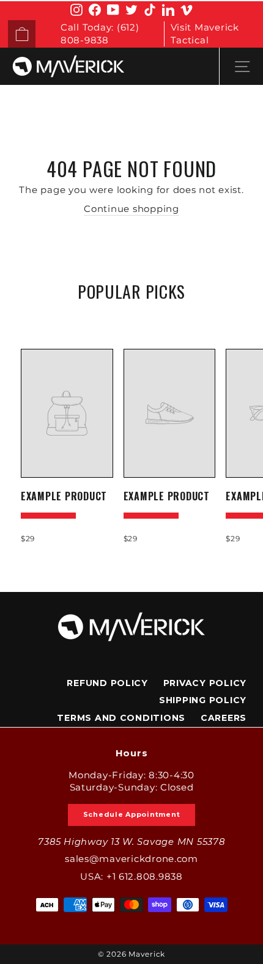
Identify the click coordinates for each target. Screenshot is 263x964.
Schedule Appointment (131, 814)
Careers (223, 717)
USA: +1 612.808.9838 (131, 876)
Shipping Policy (202, 700)
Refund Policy (107, 682)
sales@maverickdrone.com (131, 858)
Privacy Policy (204, 682)
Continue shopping (131, 208)
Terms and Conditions (121, 717)
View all (131, 319)
